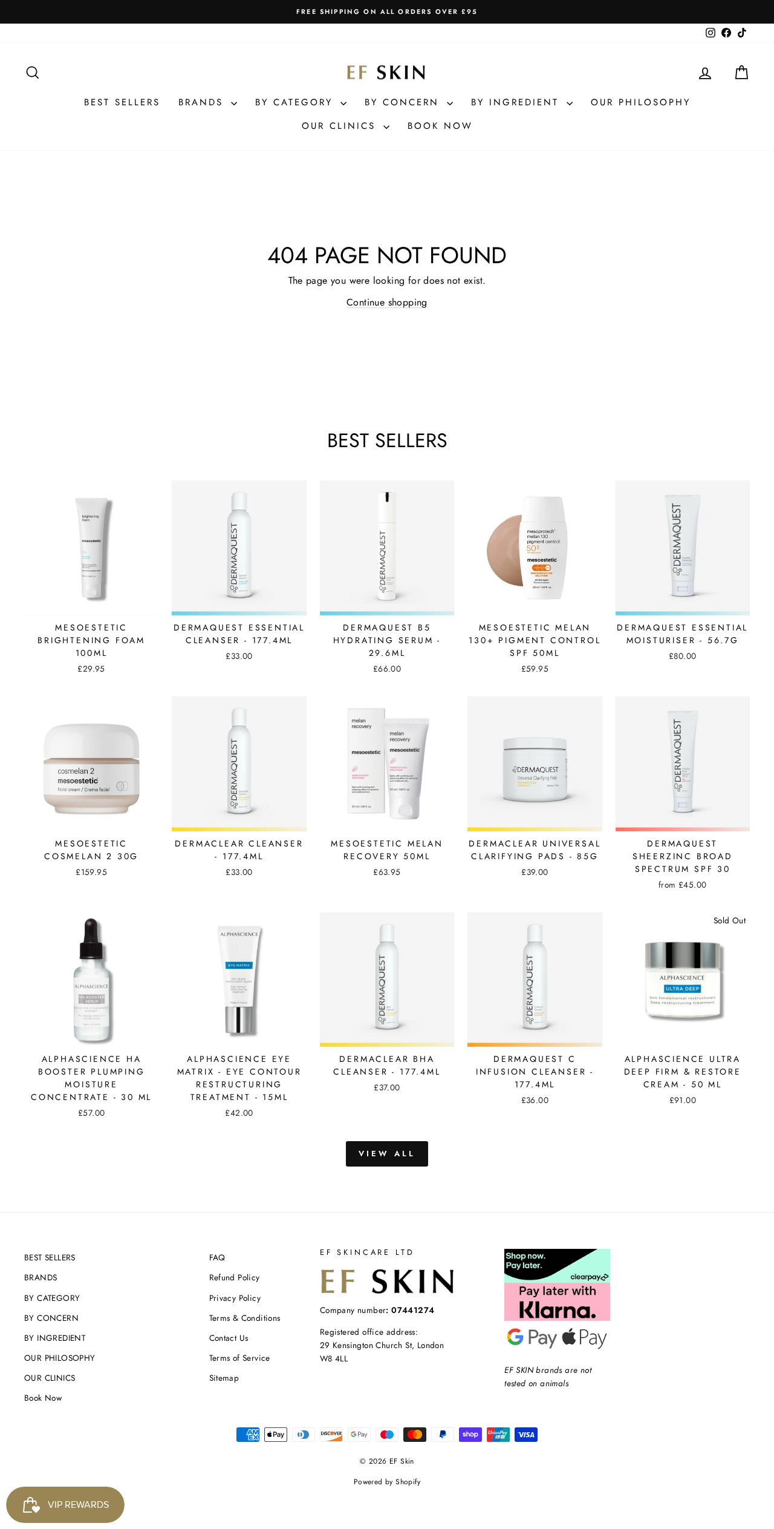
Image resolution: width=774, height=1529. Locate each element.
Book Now (440, 126)
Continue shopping (387, 302)
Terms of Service (239, 1358)
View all (387, 1153)
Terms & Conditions (245, 1318)
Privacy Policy (235, 1298)
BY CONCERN (404, 102)
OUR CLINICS (341, 126)
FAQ (217, 1257)
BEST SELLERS (122, 102)
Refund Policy (234, 1277)
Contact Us (229, 1338)
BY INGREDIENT (517, 102)
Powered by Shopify (387, 1481)
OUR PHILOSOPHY (641, 102)
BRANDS (203, 102)
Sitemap (224, 1378)
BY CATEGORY (296, 102)
